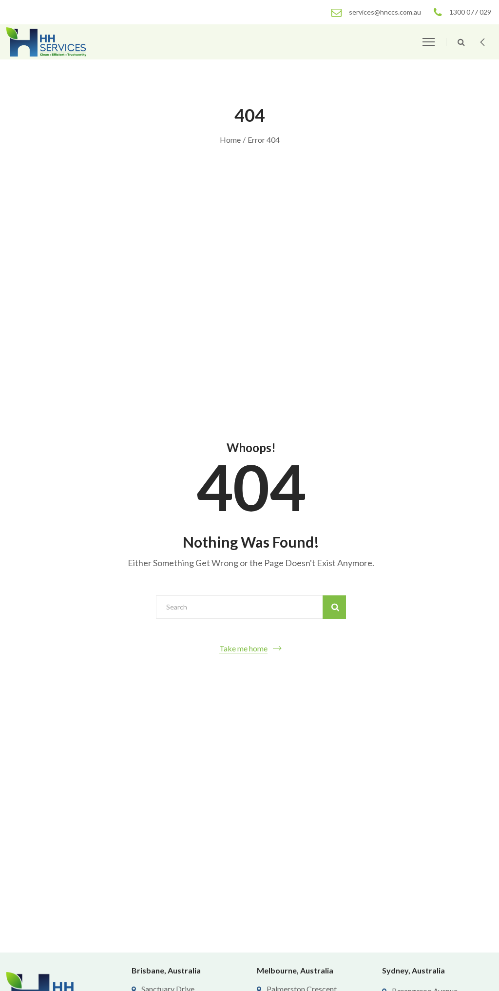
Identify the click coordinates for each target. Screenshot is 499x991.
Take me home (243, 648)
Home (230, 139)
